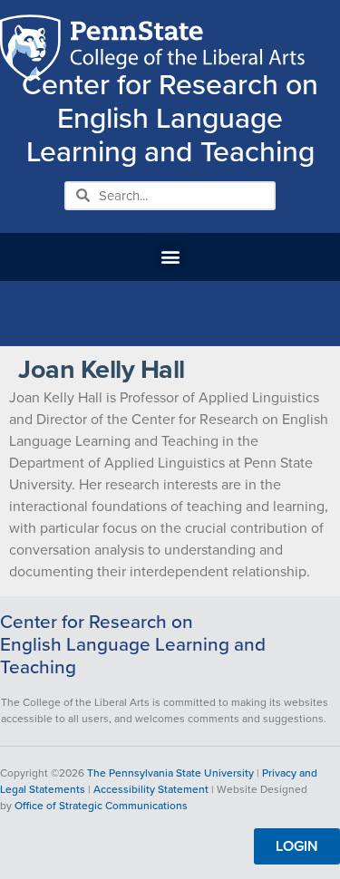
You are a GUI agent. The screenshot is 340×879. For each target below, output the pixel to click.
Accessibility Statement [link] (151, 789)
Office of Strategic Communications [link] (101, 805)
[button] (170, 257)
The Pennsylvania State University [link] (170, 773)
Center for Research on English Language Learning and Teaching (170, 118)
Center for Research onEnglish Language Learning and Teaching (133, 644)
